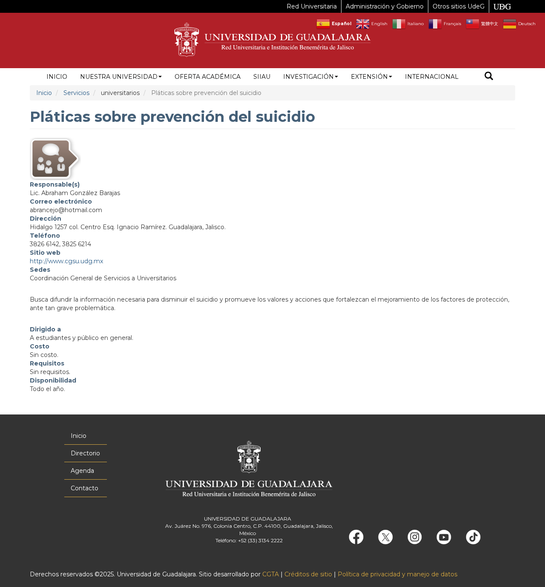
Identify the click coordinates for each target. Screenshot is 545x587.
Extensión (369, 77)
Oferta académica (208, 77)
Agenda (82, 471)
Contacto (84, 488)
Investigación (308, 77)
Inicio (56, 77)
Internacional (432, 77)
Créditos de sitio (308, 574)
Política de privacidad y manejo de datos (397, 574)
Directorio (85, 453)
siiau (261, 77)
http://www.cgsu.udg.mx (66, 261)
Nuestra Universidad (119, 77)
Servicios (76, 93)
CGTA (270, 574)
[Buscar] (489, 77)
